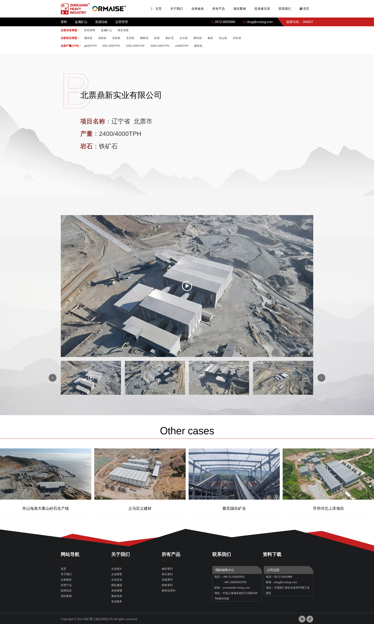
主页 (158, 8)
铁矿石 (170, 38)
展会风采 (116, 596)
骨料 (64, 22)
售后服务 (116, 601)
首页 (63, 568)
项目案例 (239, 8)
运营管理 (121, 22)
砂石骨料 (89, 30)
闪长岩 (237, 38)
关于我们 (176, 8)
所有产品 (218, 8)
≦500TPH (90, 45)
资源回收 (101, 22)
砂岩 (157, 38)
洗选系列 (167, 579)
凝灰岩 (88, 38)
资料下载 (272, 554)
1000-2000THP (135, 45)
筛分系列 (167, 574)
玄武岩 (130, 38)
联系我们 (285, 8)
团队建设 (116, 585)
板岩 (210, 38)
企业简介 (116, 568)
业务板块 (197, 8)
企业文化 (116, 579)
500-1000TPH (111, 45)
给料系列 (167, 585)
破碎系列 (167, 568)
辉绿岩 (198, 38)
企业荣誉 (116, 574)
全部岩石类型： (70, 38)
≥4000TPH (181, 45)
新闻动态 (66, 590)
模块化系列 (168, 590)
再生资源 (123, 30)
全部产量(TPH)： (71, 45)
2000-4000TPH (159, 45)
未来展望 (116, 590)
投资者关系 (262, 8)
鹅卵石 (144, 38)
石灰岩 (116, 38)
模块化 (198, 45)
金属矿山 (81, 22)
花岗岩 (102, 38)
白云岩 (184, 38)
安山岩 (223, 38)
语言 (305, 8)
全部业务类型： (70, 30)
